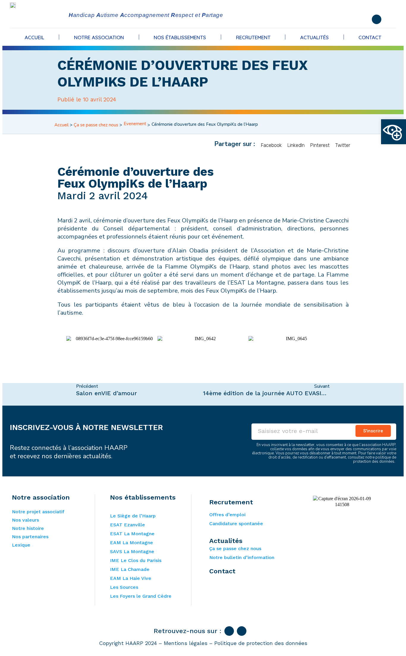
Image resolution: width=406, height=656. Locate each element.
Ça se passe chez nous (96, 125)
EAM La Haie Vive (130, 578)
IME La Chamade (130, 569)
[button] (271, 144)
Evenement (135, 124)
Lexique (21, 545)
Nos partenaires (30, 536)
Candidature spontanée (236, 523)
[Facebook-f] (376, 19)
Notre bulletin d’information (241, 557)
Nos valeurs (25, 520)
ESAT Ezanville (127, 525)
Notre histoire (28, 528)
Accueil (34, 37)
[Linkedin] (241, 631)
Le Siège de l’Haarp (133, 516)
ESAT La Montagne (132, 533)
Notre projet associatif (38, 511)
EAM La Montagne (131, 542)
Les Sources (124, 587)
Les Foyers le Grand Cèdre (140, 596)
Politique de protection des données (260, 643)
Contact (369, 37)
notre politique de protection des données (374, 459)
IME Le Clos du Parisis (135, 560)
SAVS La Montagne (132, 551)
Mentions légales (185, 643)
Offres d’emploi (227, 514)
